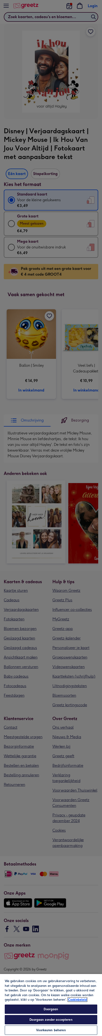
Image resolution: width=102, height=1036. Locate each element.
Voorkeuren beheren (51, 1030)
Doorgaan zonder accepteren (50, 1019)
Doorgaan (51, 1009)
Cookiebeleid (77, 999)
